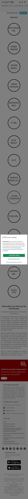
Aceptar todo (14, 255)
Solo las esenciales (14, 259)
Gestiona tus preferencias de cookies (14, 262)
